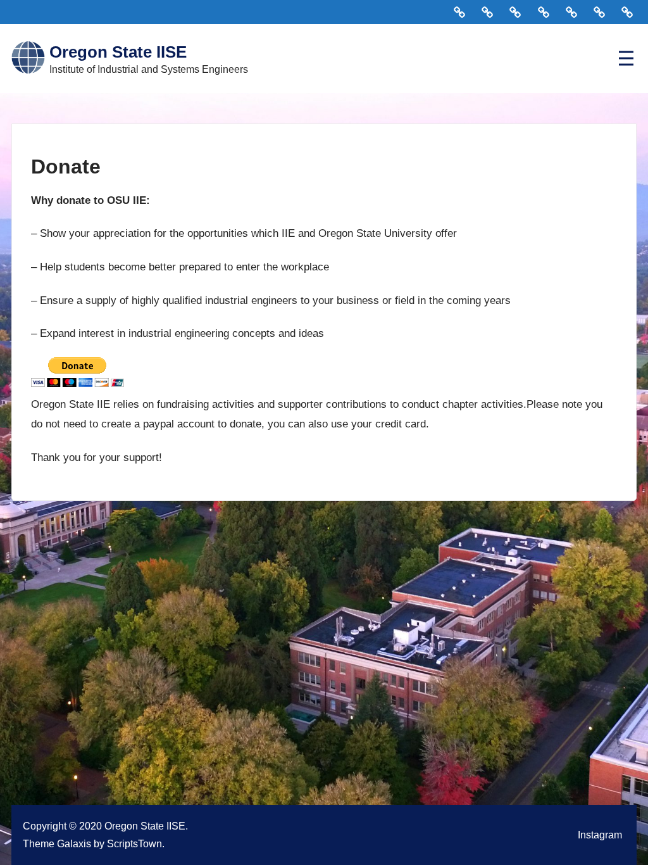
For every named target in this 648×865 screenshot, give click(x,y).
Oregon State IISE (118, 51)
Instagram (600, 834)
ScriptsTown (134, 843)
